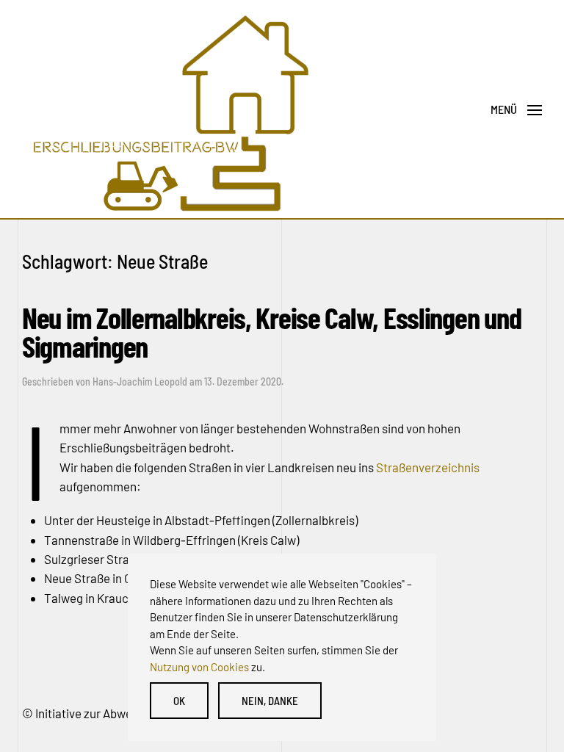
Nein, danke (270, 700)
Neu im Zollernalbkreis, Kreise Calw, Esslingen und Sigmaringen (271, 331)
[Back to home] (169, 110)
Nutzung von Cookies (199, 666)
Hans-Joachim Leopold (140, 381)
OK (179, 700)
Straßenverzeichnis (428, 467)
